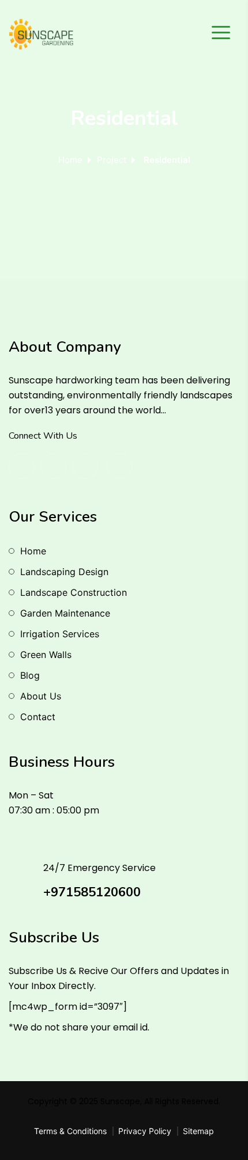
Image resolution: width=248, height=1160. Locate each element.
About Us (40, 696)
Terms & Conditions (70, 1131)
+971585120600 (92, 892)
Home (70, 159)
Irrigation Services (59, 634)
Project (111, 159)
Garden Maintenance (65, 613)
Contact (37, 716)
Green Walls (46, 654)
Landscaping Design (64, 571)
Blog (30, 675)
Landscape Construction (73, 592)
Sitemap (198, 1131)
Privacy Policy (144, 1131)
